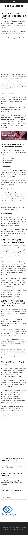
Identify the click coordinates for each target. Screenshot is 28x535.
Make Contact (19, 529)
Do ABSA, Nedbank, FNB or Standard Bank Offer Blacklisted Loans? (12, 483)
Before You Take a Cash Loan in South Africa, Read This (12, 459)
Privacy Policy (12, 529)
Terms (6, 529)
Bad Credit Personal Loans (11, 490)
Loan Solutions (14, 5)
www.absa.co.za (11, 107)
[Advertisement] (14, 57)
